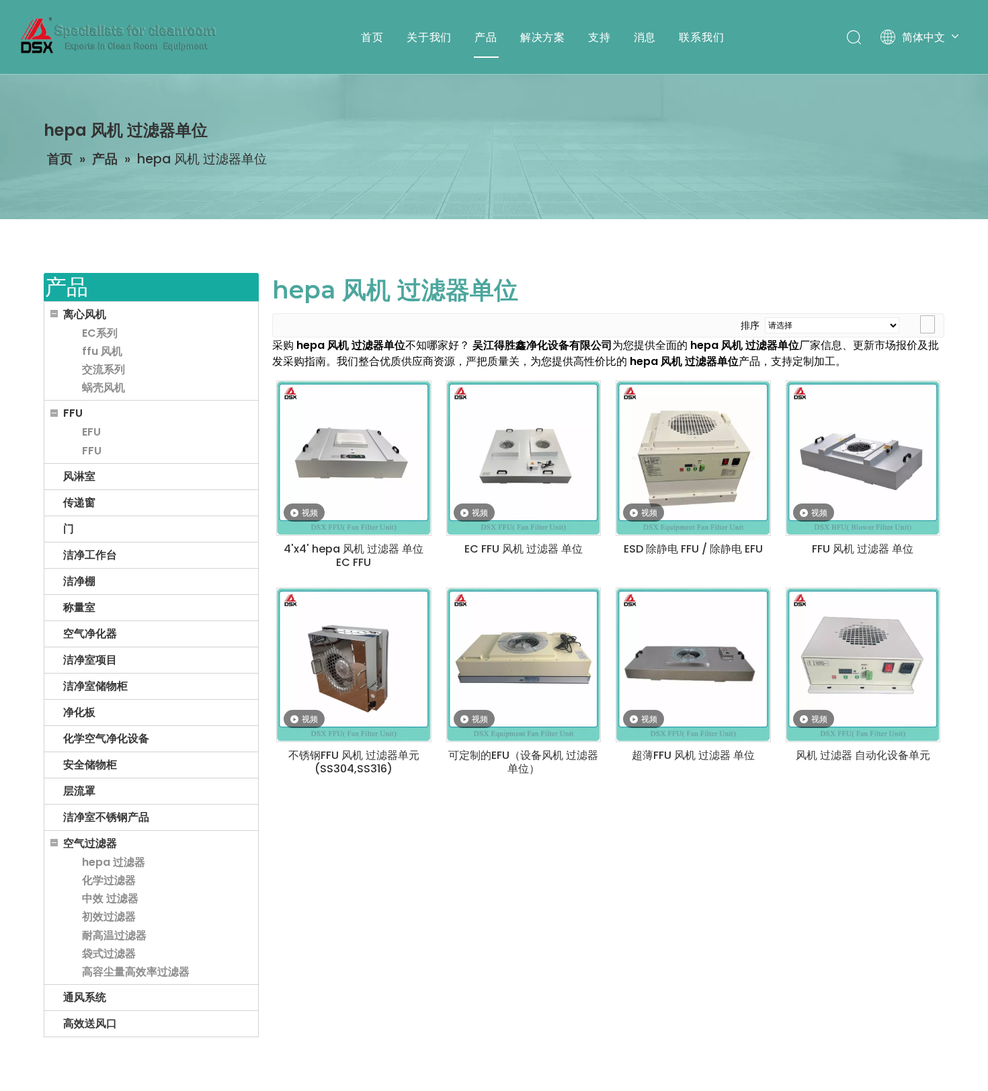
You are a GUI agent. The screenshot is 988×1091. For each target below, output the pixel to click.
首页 (372, 37)
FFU (73, 413)
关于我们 (429, 37)
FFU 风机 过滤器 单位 (862, 549)
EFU (91, 432)
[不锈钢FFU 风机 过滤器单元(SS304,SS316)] (354, 664)
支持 (599, 37)
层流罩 (79, 791)
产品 (486, 37)
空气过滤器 (90, 843)
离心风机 (84, 314)
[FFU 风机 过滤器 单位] (863, 457)
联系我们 (701, 37)
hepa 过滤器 (113, 862)
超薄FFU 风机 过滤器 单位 (693, 755)
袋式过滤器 (109, 953)
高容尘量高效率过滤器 (136, 971)
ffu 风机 (102, 351)
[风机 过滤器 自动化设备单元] (863, 664)
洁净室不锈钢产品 (106, 817)
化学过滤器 (109, 880)
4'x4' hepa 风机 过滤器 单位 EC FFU (353, 555)
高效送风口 (90, 1023)
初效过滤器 (109, 916)
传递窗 (79, 502)
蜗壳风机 (103, 387)
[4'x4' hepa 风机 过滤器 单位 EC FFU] (354, 457)
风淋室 (79, 476)
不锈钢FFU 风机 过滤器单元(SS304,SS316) (353, 762)
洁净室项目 (90, 660)
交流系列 (103, 369)
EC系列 (100, 333)
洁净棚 (79, 581)
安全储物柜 (90, 764)
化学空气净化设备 (106, 738)
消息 (645, 37)
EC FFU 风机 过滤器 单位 (523, 549)
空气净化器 (90, 633)
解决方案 (542, 37)
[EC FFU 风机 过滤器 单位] (524, 457)
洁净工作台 (90, 555)
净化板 (79, 712)
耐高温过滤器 (114, 935)
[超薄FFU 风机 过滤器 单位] (693, 664)
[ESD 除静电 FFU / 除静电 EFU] (693, 457)
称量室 (79, 607)
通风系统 (84, 997)
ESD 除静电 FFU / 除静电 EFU (693, 549)
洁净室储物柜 (95, 686)
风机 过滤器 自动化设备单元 (863, 755)
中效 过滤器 (110, 898)
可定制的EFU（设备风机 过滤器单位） (523, 762)
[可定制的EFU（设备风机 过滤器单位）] (524, 664)
